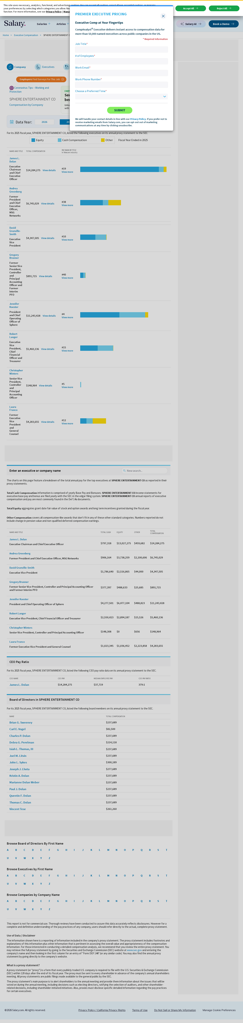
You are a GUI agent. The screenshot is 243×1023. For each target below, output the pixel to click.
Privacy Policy (138, 119)
